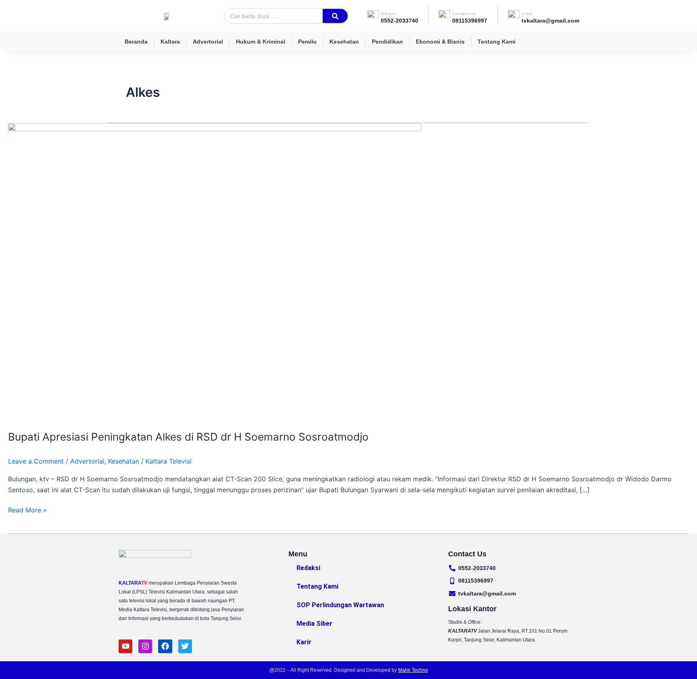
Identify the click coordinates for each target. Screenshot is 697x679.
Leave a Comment (36, 461)
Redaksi (308, 568)
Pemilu (307, 41)
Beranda (136, 41)
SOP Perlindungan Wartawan (340, 605)
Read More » (27, 509)
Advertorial (208, 41)
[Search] (335, 16)
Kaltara (170, 41)
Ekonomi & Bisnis (440, 41)
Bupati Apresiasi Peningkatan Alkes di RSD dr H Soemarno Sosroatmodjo (188, 436)
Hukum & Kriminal (260, 41)
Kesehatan (344, 41)
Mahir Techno (413, 670)
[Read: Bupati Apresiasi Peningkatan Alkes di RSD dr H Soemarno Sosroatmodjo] (214, 271)
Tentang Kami (496, 41)
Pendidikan (387, 41)
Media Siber (314, 623)
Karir (303, 642)
